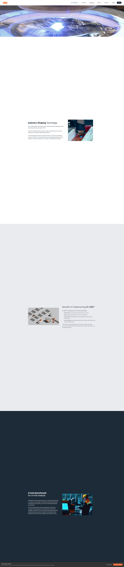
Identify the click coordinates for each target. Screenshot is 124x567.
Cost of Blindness (74, 2)
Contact (119, 2)
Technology (91, 2)
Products (99, 2)
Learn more (52, 565)
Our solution (83, 2)
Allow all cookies (118, 564)
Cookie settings (109, 564)
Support (113, 2)
